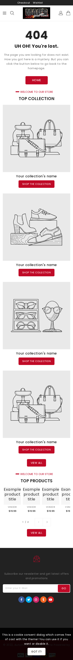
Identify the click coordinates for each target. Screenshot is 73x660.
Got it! (36, 651)
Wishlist (38, 2)
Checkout (23, 2)
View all (36, 463)
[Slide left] (39, 522)
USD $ (50, 3)
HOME (36, 80)
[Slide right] (47, 522)
